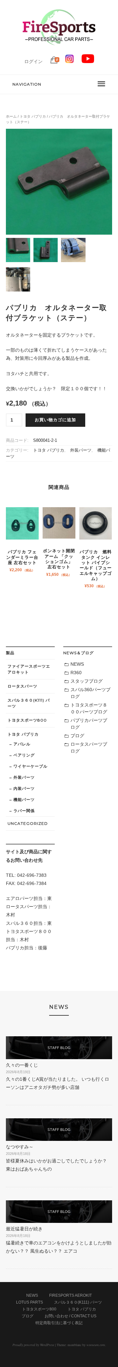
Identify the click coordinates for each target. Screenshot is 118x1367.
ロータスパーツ (22, 686)
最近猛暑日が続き (24, 1228)
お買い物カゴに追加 (55, 420)
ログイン (33, 61)
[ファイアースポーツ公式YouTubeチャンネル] (88, 61)
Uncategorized (28, 823)
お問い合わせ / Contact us (70, 1316)
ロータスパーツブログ (88, 748)
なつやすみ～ (19, 1146)
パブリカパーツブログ (88, 724)
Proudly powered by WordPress (33, 1344)
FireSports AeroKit (70, 1295)
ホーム (11, 116)
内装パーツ (24, 788)
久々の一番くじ (22, 1065)
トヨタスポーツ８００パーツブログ (88, 708)
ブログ (77, 735)
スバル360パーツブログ (90, 693)
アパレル (21, 744)
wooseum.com (96, 1344)
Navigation (26, 84)
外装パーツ (80, 450)
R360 (76, 672)
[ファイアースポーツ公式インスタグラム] (69, 61)
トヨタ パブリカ (33, 116)
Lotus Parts (29, 1302)
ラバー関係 (24, 810)
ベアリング (24, 755)
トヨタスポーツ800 (27, 720)
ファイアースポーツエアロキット (29, 669)
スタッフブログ (86, 681)
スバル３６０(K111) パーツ (29, 703)
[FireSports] (59, 50)
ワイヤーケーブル (30, 766)
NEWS (77, 664)
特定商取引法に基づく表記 (59, 1323)
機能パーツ (24, 799)
